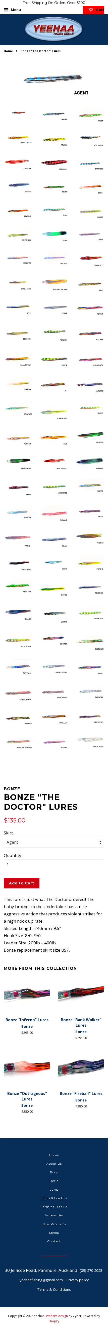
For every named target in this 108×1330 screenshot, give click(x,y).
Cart (99, 9)
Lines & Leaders (54, 1198)
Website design (57, 1316)
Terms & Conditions (54, 1289)
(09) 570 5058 (91, 1270)
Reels (54, 1181)
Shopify (54, 1321)
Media (54, 1233)
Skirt (8, 833)
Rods (54, 1172)
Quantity (12, 855)
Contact (54, 1241)
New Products (54, 1224)
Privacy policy (77, 1280)
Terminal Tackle (54, 1207)
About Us (54, 1163)
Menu (15, 9)
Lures (54, 1189)
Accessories (54, 1215)
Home (8, 51)
